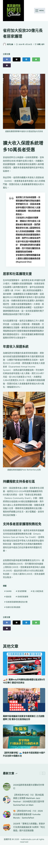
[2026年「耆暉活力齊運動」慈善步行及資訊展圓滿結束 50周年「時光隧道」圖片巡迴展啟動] (7, 827)
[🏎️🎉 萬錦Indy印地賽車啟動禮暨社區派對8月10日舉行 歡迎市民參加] (24, 664)
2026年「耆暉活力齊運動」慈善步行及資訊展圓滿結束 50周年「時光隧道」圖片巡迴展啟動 (29, 827)
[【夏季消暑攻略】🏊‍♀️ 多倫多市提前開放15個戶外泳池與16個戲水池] (24, 737)
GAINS (8, 591)
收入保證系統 (37, 591)
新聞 (38, 44)
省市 (42, 44)
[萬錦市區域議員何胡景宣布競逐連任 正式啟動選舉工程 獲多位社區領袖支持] (24, 700)
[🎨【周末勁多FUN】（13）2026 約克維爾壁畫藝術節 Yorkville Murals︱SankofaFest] (7, 814)
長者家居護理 (22, 596)
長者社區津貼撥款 (12, 607)
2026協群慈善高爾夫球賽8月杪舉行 (28, 786)
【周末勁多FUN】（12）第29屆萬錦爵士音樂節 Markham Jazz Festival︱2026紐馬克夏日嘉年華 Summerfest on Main (28, 799)
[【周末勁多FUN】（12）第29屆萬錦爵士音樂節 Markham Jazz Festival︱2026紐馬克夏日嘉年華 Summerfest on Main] (7, 800)
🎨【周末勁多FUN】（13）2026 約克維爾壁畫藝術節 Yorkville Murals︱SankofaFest (28, 814)
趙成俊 (7, 596)
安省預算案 (21, 591)
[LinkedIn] (26, 59)
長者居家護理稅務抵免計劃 (16, 602)
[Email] (7, 65)
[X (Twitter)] (16, 59)
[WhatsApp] (36, 59)
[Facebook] (7, 59)
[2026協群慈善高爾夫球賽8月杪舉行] (7, 787)
